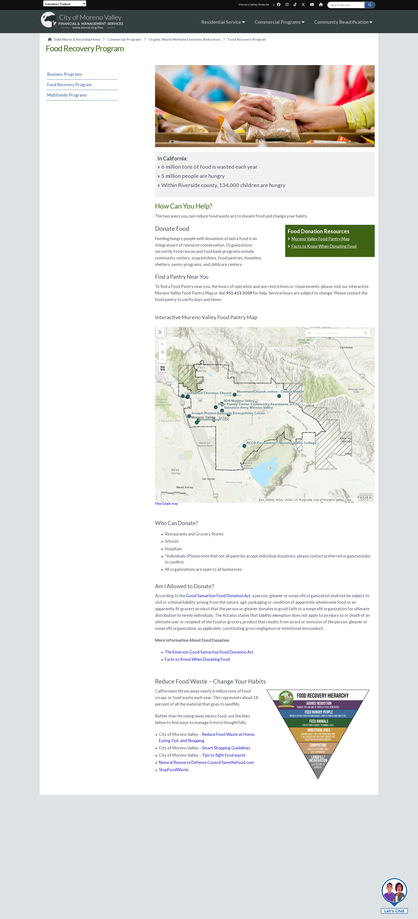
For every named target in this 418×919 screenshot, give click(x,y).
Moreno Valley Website (254, 4)
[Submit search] (369, 5)
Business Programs (64, 74)
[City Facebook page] (280, 4)
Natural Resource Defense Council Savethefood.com (206, 762)
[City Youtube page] (313, 4)
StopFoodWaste (173, 769)
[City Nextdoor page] (322, 4)
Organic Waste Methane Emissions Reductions (185, 39)
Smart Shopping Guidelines (226, 747)
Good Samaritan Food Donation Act (218, 595)
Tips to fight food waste (224, 755)
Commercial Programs (278, 22)
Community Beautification (341, 22)
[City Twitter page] (304, 4)
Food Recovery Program (69, 84)
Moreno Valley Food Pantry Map (320, 238)
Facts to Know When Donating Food (324, 246)
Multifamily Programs (67, 95)
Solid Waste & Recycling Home (77, 39)
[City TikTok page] (296, 4)
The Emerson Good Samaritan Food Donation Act (209, 652)
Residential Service (221, 22)
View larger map (166, 503)
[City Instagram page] (288, 4)
